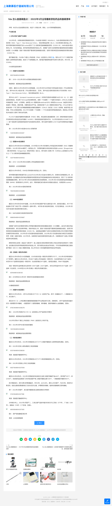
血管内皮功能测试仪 (45, 484)
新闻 (87, 6)
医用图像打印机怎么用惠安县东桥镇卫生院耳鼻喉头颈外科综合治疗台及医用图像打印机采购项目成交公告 (94, 52)
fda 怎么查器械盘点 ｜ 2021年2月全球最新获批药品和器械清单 (22, 447)
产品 (82, 6)
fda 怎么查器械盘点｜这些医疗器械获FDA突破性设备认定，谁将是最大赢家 (57, 447)
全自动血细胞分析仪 (62, 484)
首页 (77, 6)
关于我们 (94, 6)
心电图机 (25, 484)
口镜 (7, 484)
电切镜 (59, 469)
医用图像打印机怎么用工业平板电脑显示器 (92, 60)
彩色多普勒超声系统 (11, 469)
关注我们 (105, 2)
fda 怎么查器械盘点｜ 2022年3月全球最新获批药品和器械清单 (39, 19)
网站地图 (66, 497)
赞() (52, 22)
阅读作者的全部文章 (93, 65)
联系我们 (102, 6)
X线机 (41, 469)
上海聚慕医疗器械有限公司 (19, 6)
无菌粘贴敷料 (27, 469)
